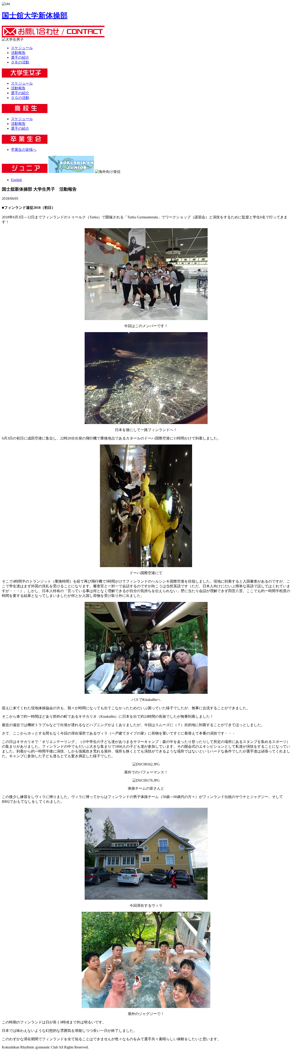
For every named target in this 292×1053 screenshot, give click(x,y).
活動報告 (18, 53)
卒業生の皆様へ (23, 150)
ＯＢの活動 (20, 62)
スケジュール (22, 48)
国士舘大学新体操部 (35, 15)
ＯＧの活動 (20, 98)
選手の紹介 (20, 57)
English (16, 180)
